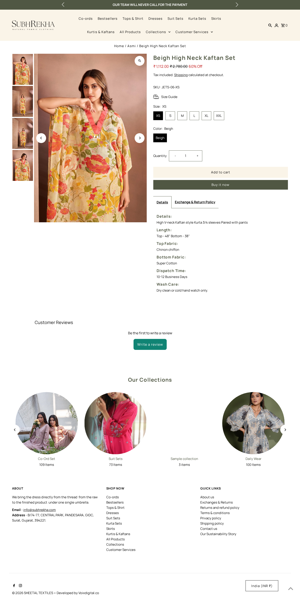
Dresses (155, 18)
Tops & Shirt (133, 18)
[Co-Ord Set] (46, 423)
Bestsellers (107, 18)
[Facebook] (13, 586)
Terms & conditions (215, 513)
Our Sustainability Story (218, 534)
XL (206, 115)
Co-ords (86, 18)
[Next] (140, 138)
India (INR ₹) (262, 586)
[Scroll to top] (291, 588)
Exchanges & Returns (216, 502)
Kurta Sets (197, 18)
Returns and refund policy (219, 507)
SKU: (157, 87)
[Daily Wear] (253, 423)
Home (119, 46)
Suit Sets (175, 18)
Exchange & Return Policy (195, 202)
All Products (130, 32)
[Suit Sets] (115, 423)
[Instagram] (20, 586)
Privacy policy (210, 518)
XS (158, 115)
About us (207, 497)
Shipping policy (212, 523)
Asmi (131, 46)
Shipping (181, 75)
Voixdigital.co (88, 593)
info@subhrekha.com (39, 509)
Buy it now (220, 184)
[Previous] (41, 138)
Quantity (160, 155)
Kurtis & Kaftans (101, 32)
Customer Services (191, 32)
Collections (156, 32)
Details (162, 202)
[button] (63, 4)
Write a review (150, 344)
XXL (219, 115)
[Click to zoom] (140, 61)
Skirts (216, 18)
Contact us (208, 528)
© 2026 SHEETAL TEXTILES (33, 593)
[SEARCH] (270, 25)
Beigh (160, 137)
